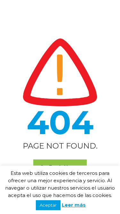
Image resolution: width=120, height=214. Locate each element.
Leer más (74, 205)
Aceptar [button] (48, 205)
